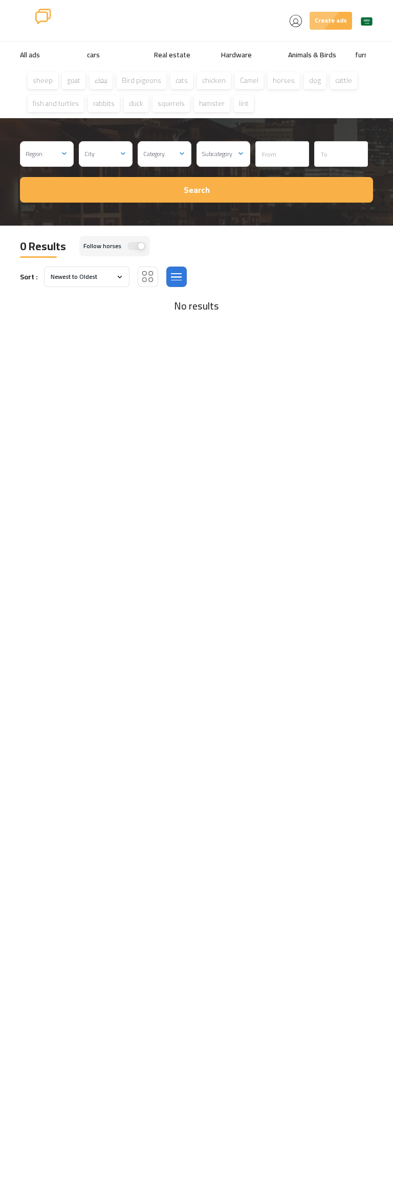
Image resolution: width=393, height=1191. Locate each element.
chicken (214, 80)
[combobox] (47, 154)
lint (244, 103)
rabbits (104, 103)
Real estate (172, 54)
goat (73, 80)
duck (136, 103)
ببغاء (101, 80)
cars (93, 54)
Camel (249, 80)
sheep (43, 80)
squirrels (171, 103)
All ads (30, 54)
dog (315, 80)
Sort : (29, 277)
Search (197, 189)
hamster (212, 103)
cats (182, 80)
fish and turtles (56, 103)
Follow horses (102, 246)
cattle (343, 80)
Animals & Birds (312, 54)
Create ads (331, 20)
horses (284, 80)
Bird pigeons (141, 80)
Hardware (236, 54)
